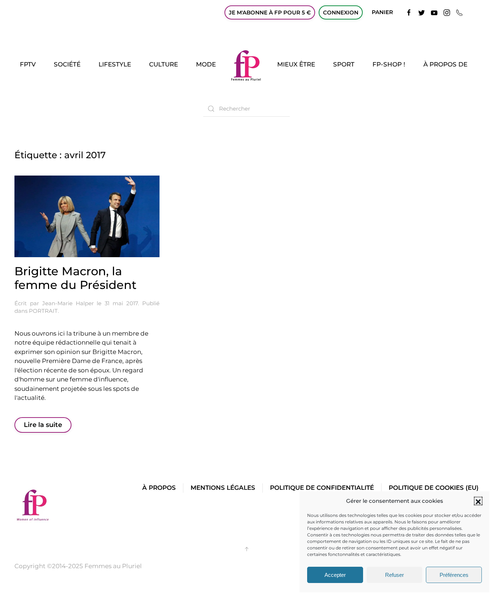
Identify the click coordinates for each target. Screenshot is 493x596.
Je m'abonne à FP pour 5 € (270, 12)
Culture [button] (163, 64)
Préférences (454, 575)
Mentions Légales (223, 487)
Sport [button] (343, 64)
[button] (478, 501)
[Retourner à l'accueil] (246, 65)
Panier (382, 12)
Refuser (394, 575)
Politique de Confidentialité (322, 487)
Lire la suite (43, 425)
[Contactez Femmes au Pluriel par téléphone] (459, 12)
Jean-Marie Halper (68, 303)
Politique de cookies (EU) (434, 487)
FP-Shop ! (388, 64)
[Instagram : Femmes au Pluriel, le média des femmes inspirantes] (446, 12)
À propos (159, 487)
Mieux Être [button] (296, 64)
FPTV (28, 64)
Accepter (335, 575)
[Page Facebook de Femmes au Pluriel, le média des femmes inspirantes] (409, 12)
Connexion (340, 12)
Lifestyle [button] (115, 64)
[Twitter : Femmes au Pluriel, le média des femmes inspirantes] (421, 12)
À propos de (445, 64)
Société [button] (67, 64)
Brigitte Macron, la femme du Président (75, 278)
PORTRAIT (43, 310)
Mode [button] (206, 64)
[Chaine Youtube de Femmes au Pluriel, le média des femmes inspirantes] (434, 12)
